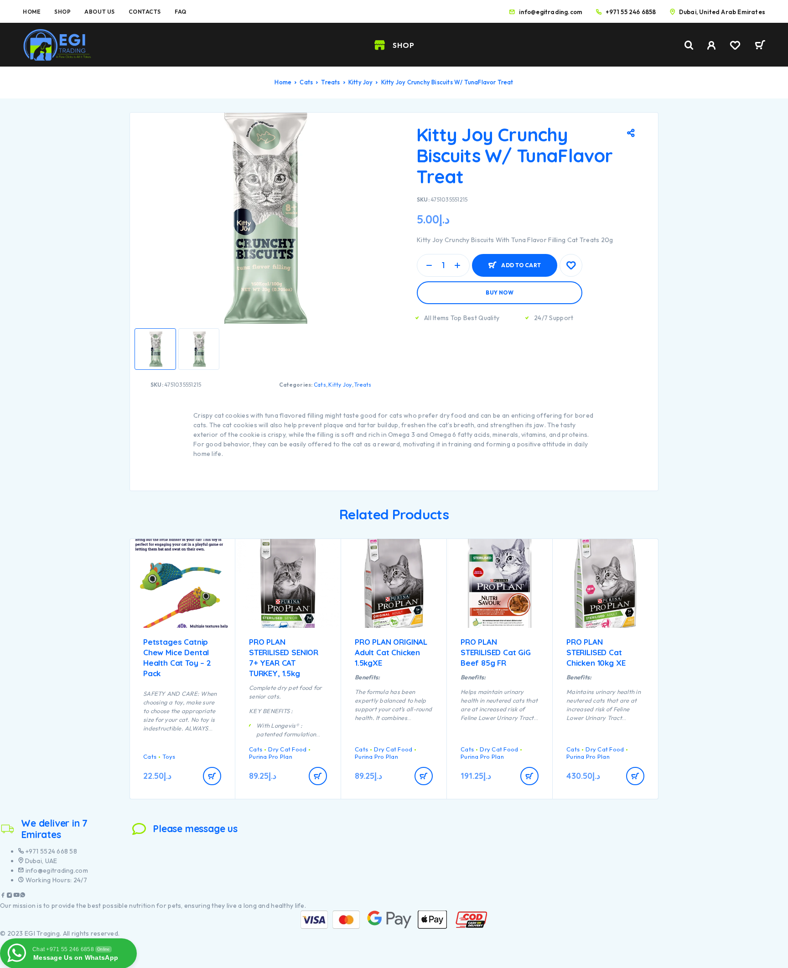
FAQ (181, 11)
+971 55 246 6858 (631, 12)
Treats (330, 82)
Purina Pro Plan (270, 756)
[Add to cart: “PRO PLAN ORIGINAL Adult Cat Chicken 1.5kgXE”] (424, 776)
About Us (99, 11)
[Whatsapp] (23, 896)
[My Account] (711, 45)
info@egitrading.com (550, 12)
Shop (62, 11)
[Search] (689, 45)
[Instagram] (9, 896)
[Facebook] (3, 896)
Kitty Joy (360, 82)
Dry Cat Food (287, 749)
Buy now (499, 292)
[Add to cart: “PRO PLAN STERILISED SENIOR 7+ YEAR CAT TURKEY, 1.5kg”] (318, 776)
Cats (306, 82)
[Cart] (760, 46)
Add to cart (521, 261)
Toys (168, 756)
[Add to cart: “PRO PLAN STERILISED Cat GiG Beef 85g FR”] (529, 776)
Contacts (145, 11)
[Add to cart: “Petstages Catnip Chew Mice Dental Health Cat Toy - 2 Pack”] (212, 776)
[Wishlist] (735, 46)
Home (32, 11)
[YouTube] (16, 896)
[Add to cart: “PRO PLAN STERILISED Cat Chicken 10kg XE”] (635, 776)
